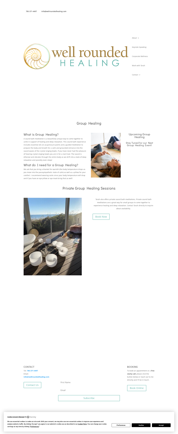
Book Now (101, 216)
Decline (141, 425)
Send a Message (115, 309)
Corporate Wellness (140, 56)
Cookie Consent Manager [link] (16, 417)
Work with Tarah (138, 65)
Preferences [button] (34, 426)
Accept (161, 425)
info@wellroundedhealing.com (53, 11)
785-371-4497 (31, 11)
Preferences (121, 425)
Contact (135, 75)
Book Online (137, 388)
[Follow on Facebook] (152, 12)
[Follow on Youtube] (142, 12)
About (134, 38)
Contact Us (32, 385)
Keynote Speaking (139, 47)
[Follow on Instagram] (147, 12)
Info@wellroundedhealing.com (36, 377)
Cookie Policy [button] (82, 424)
